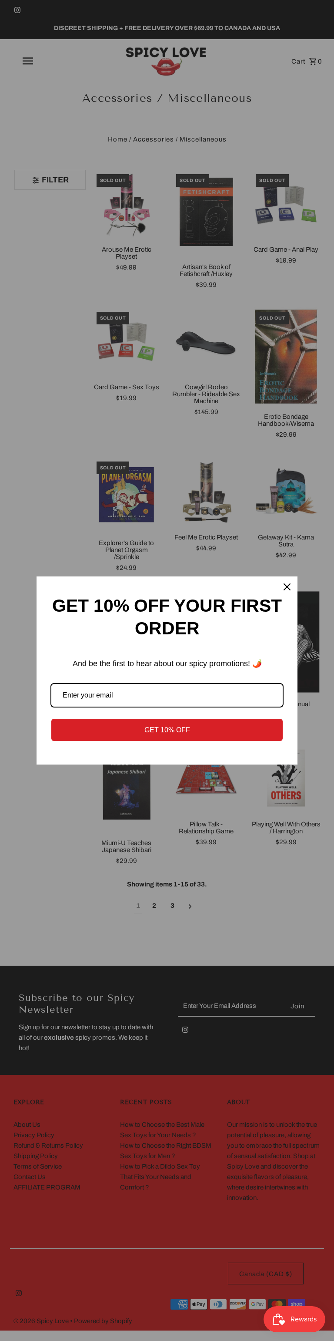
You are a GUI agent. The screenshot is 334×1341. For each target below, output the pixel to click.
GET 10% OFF (167, 730)
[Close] (287, 586)
